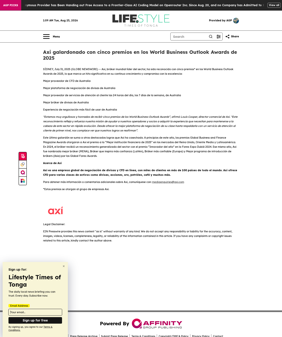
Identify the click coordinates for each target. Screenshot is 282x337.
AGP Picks (10, 5)
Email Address (19, 305)
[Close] (63, 266)
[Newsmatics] (22, 181)
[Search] (211, 36)
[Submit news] (22, 156)
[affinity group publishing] (22, 173)
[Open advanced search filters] (218, 36)
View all (274, 5)
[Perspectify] (22, 164)
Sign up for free (35, 320)
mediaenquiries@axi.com (168, 182)
